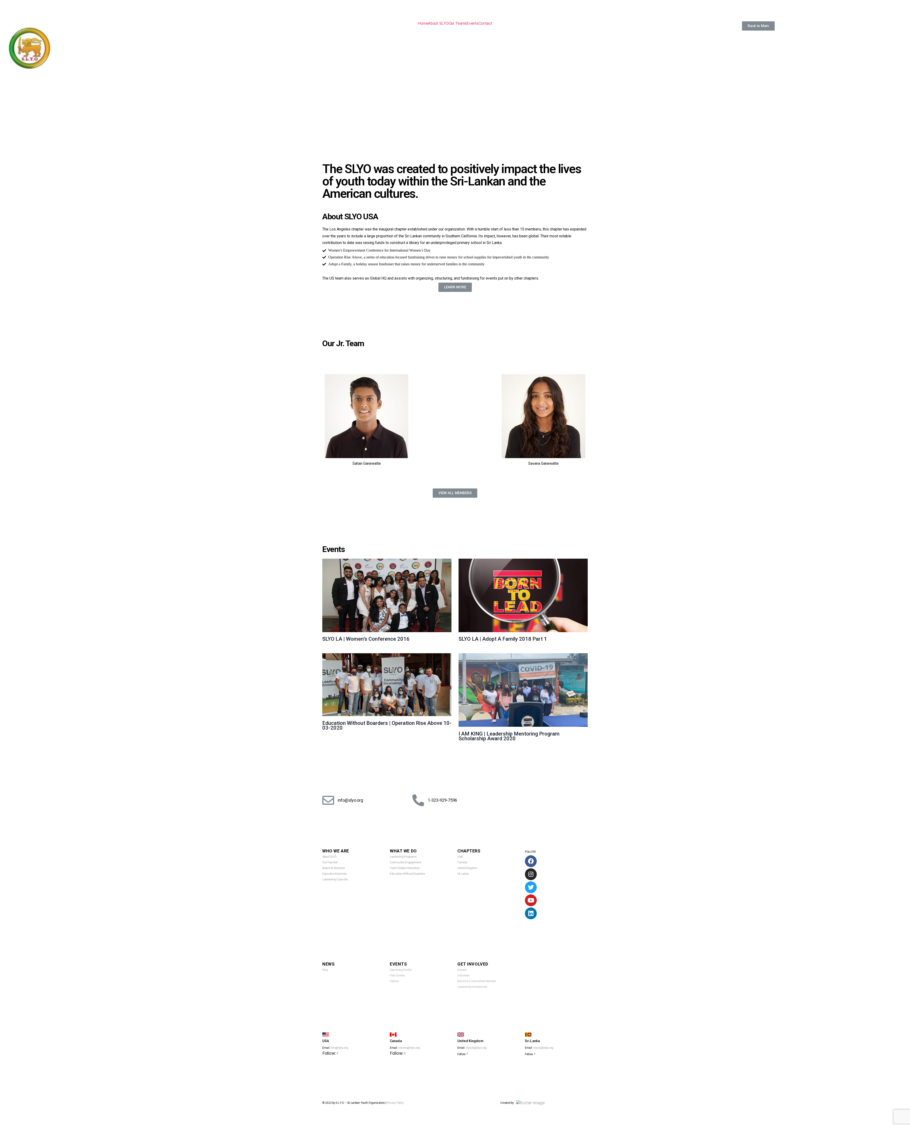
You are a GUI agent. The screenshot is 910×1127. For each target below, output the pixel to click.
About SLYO (438, 23)
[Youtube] (531, 900)
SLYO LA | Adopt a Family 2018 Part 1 (503, 639)
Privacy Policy (395, 1102)
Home (423, 23)
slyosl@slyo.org (543, 1047)
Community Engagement (405, 862)
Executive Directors (334, 873)
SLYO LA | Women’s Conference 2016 (366, 639)
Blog (325, 969)
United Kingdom (467, 868)
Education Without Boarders (407, 873)
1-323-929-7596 (442, 800)
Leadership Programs (403, 856)
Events (472, 23)
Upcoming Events (401, 969)
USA (460, 856)
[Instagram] (531, 874)
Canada (462, 862)
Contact (485, 23)
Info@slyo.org (339, 1047)
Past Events (397, 975)
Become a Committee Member (476, 981)
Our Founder (330, 862)
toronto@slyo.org (409, 1047)
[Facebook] (531, 861)
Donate (461, 969)
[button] (758, 26)
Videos (394, 981)
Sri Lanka (463, 873)
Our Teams (458, 23)
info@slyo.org (350, 800)
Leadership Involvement (472, 987)
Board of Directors (333, 868)
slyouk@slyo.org (476, 1047)
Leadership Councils (335, 879)
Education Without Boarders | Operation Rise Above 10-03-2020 (386, 725)
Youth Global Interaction (405, 868)
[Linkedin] (531, 913)
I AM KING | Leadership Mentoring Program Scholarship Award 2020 (509, 736)
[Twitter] (531, 887)
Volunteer (463, 975)
